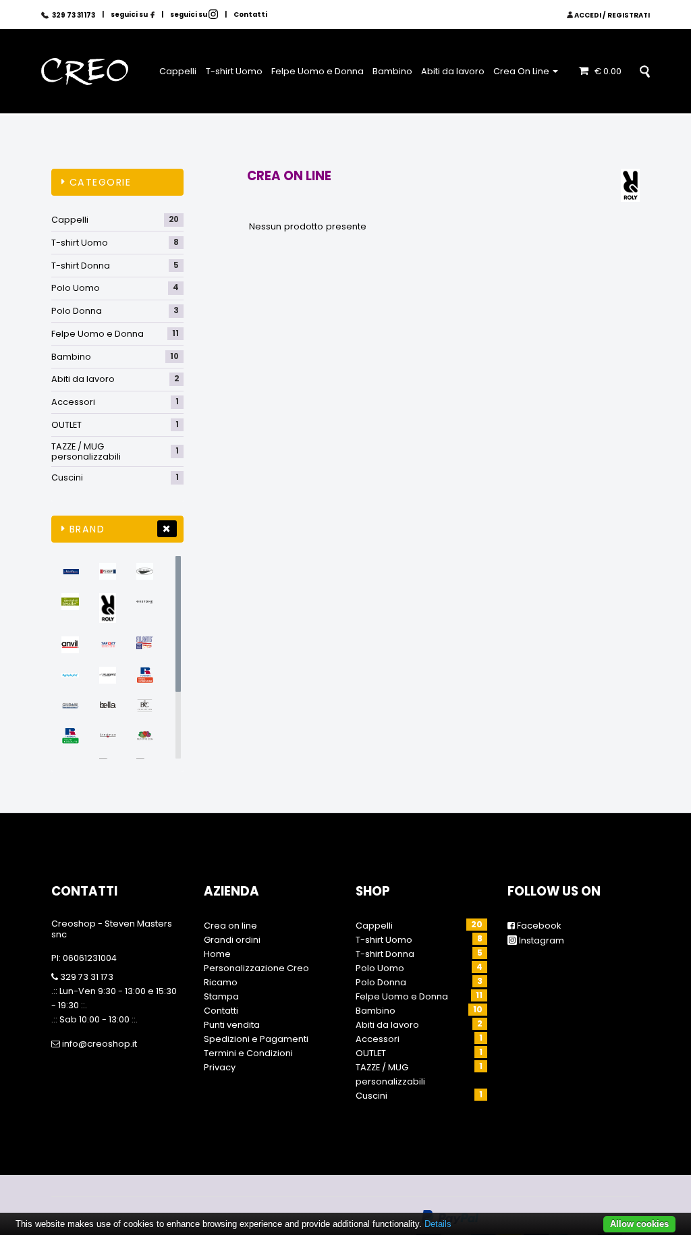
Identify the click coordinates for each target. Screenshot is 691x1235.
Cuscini (114, 477)
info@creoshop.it (98, 1043)
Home (217, 954)
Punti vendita (232, 1025)
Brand (87, 529)
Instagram (540, 940)
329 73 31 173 (85, 977)
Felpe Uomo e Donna (317, 71)
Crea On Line (522, 71)
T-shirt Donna (114, 265)
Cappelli (177, 71)
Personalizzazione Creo (256, 968)
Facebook (538, 925)
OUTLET (114, 425)
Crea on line (230, 925)
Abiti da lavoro (453, 71)
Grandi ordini (232, 939)
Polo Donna (114, 311)
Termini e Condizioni (248, 1053)
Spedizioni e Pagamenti (256, 1039)
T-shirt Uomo (234, 71)
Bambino (392, 71)
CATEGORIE (101, 182)
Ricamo (221, 982)
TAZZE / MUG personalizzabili (115, 451)
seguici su (130, 14)
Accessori (114, 402)
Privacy (220, 1067)
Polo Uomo (114, 288)
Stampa (221, 996)
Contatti (250, 14)
